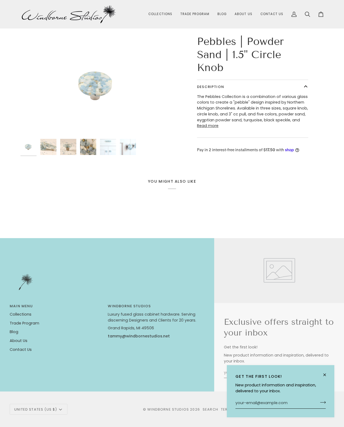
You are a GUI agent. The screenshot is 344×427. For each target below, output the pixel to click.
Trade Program (24, 323)
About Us (18, 340)
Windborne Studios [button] (129, 306)
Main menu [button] (21, 306)
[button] (160, 14)
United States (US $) (35, 409)
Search (210, 409)
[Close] (327, 374)
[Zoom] (96, 85)
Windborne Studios (168, 409)
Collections (20, 314)
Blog (14, 331)
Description (210, 86)
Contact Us (21, 349)
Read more (207, 125)
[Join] (321, 402)
